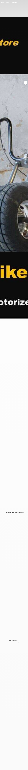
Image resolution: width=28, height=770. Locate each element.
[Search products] (26, 83)
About (7, 2)
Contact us (14, 2)
